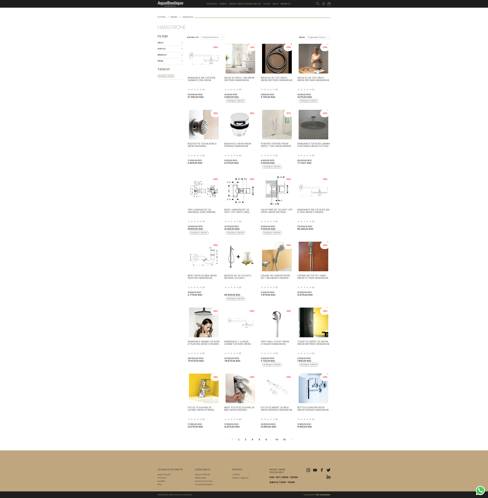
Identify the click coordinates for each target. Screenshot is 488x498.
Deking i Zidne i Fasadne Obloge (245, 3)
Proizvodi (212, 3)
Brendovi (285, 3)
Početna (162, 17)
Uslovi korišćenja (202, 474)
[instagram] (308, 470)
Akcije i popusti (164, 474)
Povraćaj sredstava (204, 484)
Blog (275, 3)
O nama (236, 474)
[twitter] (328, 470)
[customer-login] (323, 3)
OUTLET (266, 3)
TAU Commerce (322, 495)
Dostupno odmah (166, 76)
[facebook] (322, 470)
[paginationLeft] (291, 440)
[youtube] (315, 470)
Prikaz (302, 37)
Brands (174, 17)
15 (284, 439)
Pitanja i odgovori (240, 478)
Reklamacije (200, 478)
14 (277, 439)
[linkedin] (328, 477)
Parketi (223, 3)
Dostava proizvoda (203, 481)
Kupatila (161, 481)
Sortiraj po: (193, 37)
